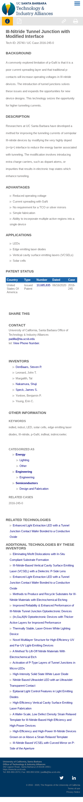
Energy (20, 454)
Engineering (24, 471)
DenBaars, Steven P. (29, 367)
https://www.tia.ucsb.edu (14, 769)
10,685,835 (43, 285)
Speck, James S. (26, 389)
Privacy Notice (73, 792)
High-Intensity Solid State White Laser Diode (40, 674)
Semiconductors (27, 483)
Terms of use (74, 788)
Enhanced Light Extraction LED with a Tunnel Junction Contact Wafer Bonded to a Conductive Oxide (40, 531)
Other (23, 465)
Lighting (24, 460)
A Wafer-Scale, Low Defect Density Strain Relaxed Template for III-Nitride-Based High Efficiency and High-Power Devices (43, 720)
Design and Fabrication (33, 488)
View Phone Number (26, 343)
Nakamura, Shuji (26, 384)
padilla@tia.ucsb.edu (22, 339)
